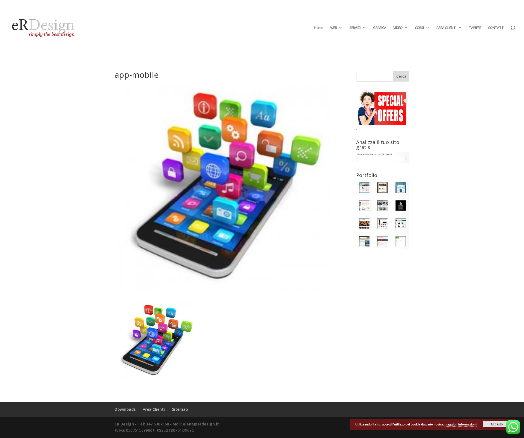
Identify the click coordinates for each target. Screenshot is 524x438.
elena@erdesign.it (201, 424)
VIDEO (397, 28)
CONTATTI (496, 28)
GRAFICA (379, 28)
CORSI (419, 28)
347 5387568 (158, 424)
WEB (333, 28)
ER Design (124, 424)
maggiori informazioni (461, 424)
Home (318, 28)
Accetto (496, 424)
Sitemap (180, 409)
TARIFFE (475, 28)
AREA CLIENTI (446, 28)
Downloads (125, 409)
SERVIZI (355, 28)
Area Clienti (154, 409)
